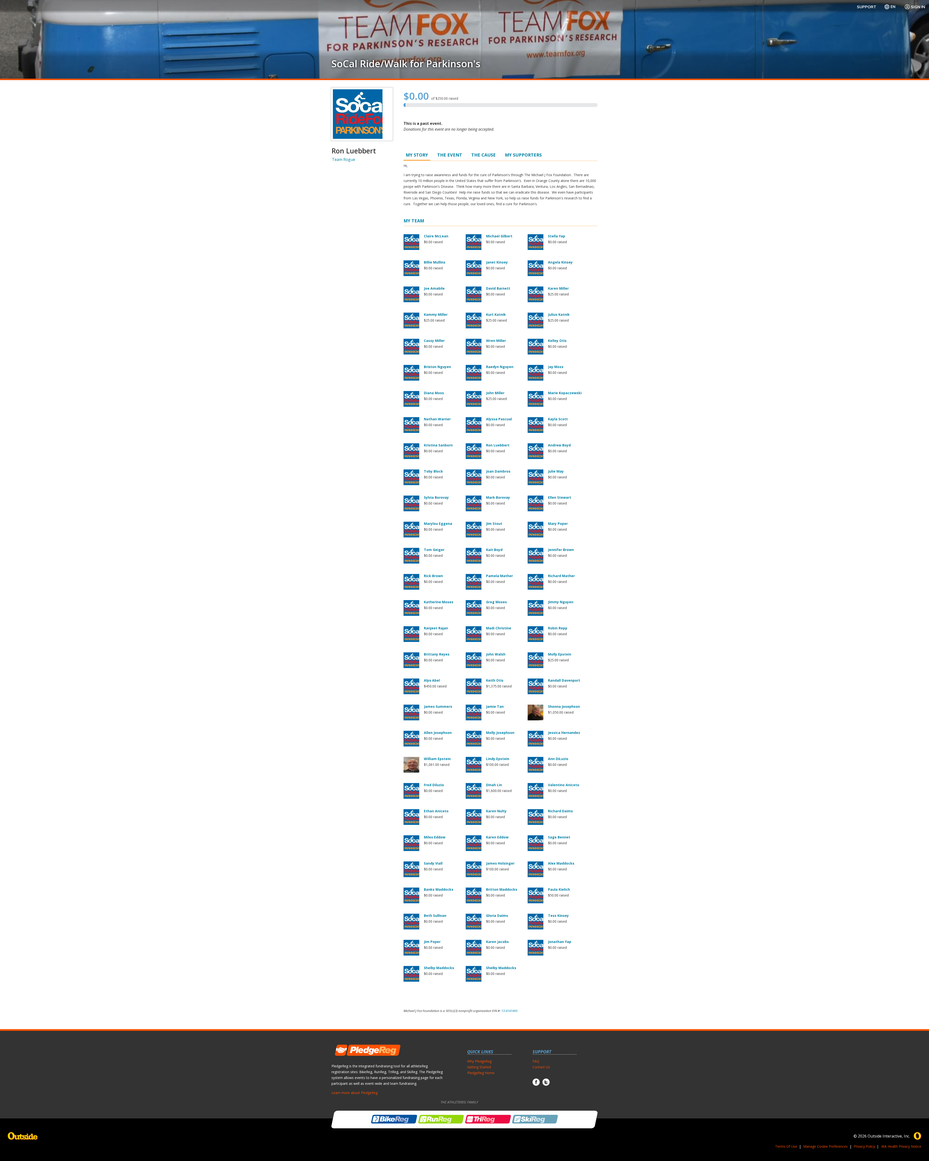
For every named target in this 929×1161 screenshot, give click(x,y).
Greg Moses (496, 602)
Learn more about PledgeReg (354, 1092)
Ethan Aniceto (436, 811)
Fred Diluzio (434, 785)
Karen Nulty (496, 811)
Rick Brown (433, 575)
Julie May (556, 471)
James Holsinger (500, 863)
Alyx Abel (432, 680)
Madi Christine (498, 628)
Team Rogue (343, 159)
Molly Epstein (559, 654)
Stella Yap (556, 236)
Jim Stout (494, 523)
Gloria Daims (497, 915)
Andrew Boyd (559, 445)
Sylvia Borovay (436, 497)
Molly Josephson (500, 732)
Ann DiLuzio (558, 758)
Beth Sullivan (435, 915)
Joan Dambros (498, 471)
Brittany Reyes (437, 654)
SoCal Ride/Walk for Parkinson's (405, 63)
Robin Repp (557, 628)
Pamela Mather (499, 575)
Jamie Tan (495, 706)
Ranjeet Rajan (436, 628)
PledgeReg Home (480, 1073)
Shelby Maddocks (439, 967)
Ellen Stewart (559, 497)
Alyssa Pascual (499, 419)
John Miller (495, 393)
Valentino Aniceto (563, 785)
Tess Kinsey (558, 915)
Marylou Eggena (438, 523)
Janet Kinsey (497, 262)
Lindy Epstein (497, 758)
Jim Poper (432, 941)
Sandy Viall (433, 863)
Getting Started (479, 1067)
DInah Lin (494, 785)
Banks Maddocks (438, 889)
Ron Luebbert (497, 445)
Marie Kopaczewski (565, 393)
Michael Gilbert (499, 236)
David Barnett (498, 288)
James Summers (438, 706)
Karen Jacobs (497, 941)
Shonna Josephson (564, 706)
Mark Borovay (498, 497)
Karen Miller (558, 288)
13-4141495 (509, 1011)
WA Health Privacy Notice (901, 1146)
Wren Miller (496, 340)
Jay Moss (555, 366)
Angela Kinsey (560, 262)
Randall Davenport (564, 680)
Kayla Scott (558, 419)
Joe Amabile (434, 288)
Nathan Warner (437, 419)
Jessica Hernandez (564, 732)
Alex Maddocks (561, 863)
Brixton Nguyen (437, 366)
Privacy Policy (864, 1146)
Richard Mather (561, 575)
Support (866, 6)
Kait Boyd (494, 549)
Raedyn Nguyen (499, 366)
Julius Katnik (559, 314)
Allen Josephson (438, 732)
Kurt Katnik (496, 314)
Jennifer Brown (561, 549)
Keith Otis (494, 680)
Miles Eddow (434, 837)
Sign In (918, 6)
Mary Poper (558, 523)
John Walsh (495, 654)
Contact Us (541, 1067)
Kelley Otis (557, 340)
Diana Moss (434, 393)
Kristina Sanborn (438, 445)
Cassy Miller (434, 340)
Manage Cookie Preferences (825, 1146)
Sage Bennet (559, 837)
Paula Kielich (559, 889)
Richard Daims (560, 811)
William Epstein (437, 758)
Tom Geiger (434, 549)
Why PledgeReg (479, 1061)
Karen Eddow (497, 837)
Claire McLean (436, 236)
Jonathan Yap (559, 941)
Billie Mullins (434, 262)
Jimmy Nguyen (560, 602)
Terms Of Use (786, 1146)
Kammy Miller (436, 314)
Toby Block (433, 471)
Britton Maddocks (501, 889)
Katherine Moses (438, 602)
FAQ (535, 1061)
